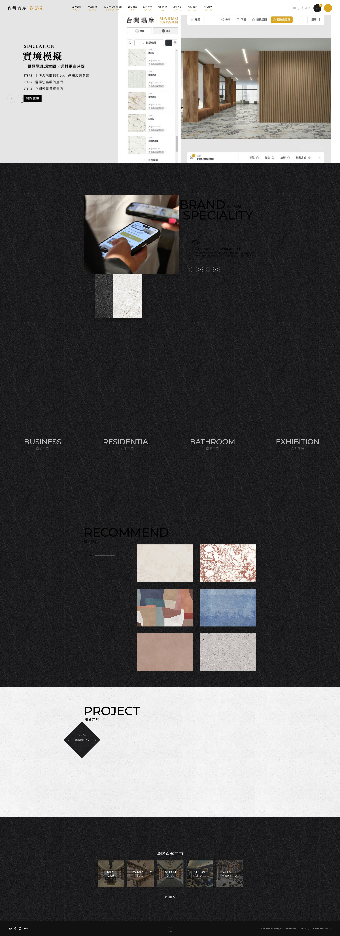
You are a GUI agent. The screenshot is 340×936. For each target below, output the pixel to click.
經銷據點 (170, 897)
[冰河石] (127, 296)
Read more (89, 555)
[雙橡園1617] (170, 750)
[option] (170, 81)
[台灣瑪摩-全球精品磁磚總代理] (25, 8)
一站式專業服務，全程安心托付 (209, 248)
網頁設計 (323, 928)
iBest (330, 928)
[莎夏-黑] (109, 296)
